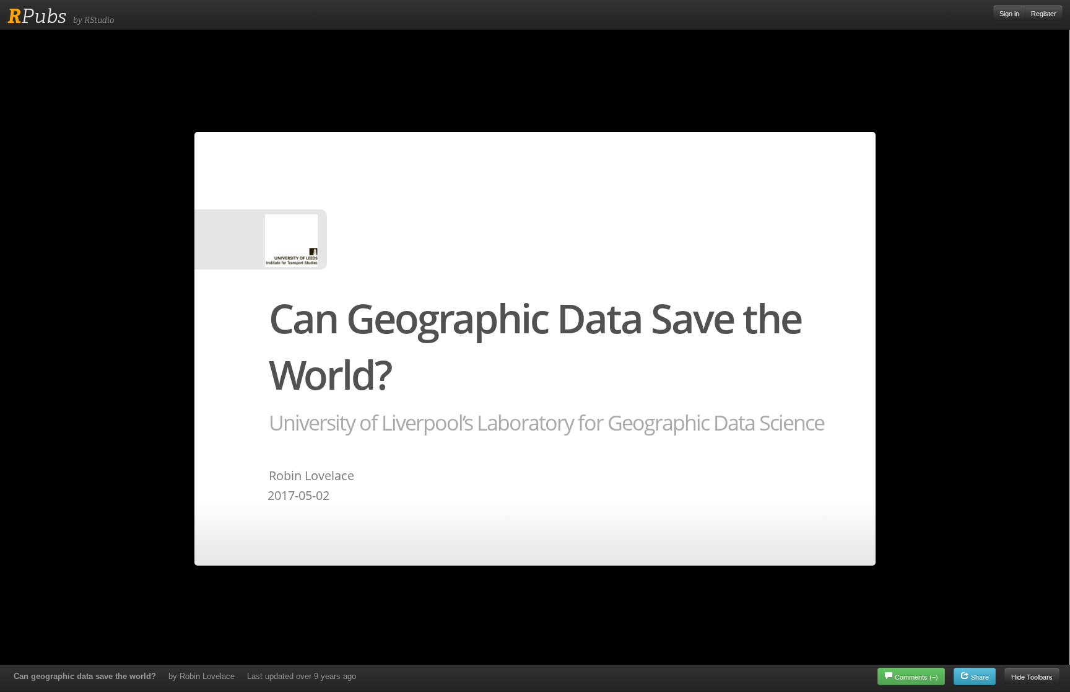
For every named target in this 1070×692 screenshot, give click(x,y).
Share (979, 676)
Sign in (1009, 13)
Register (1043, 13)
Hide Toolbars (1032, 676)
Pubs (36, 16)
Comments (916, 676)
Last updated (301, 676)
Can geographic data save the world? (85, 676)
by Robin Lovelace (201, 676)
